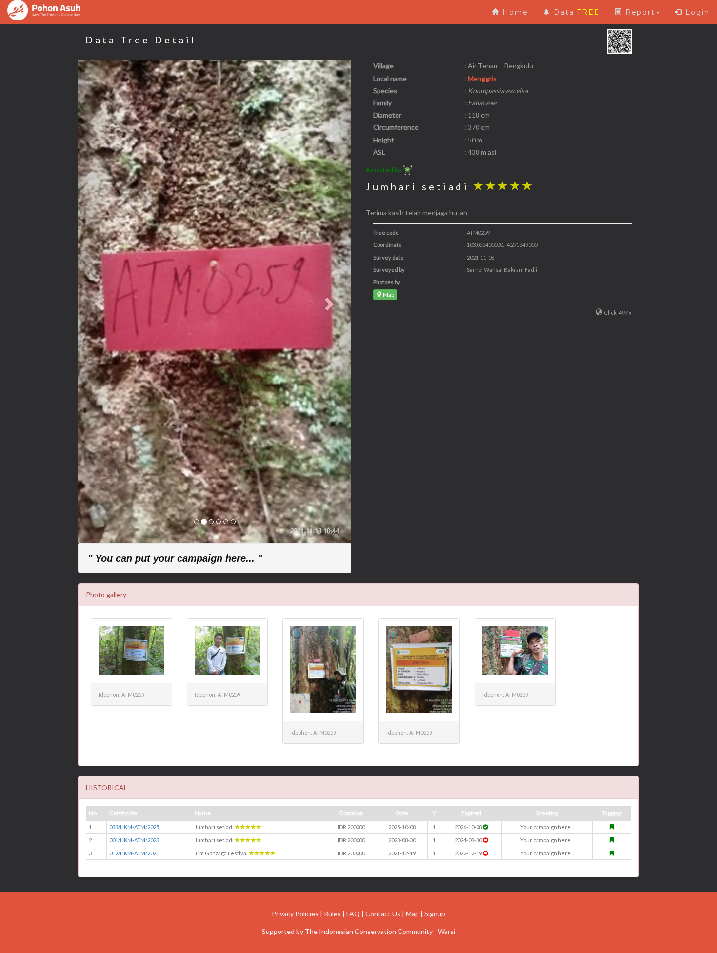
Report (638, 12)
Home (513, 12)
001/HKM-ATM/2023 (134, 840)
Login (696, 12)
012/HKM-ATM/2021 (134, 853)
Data (575, 12)
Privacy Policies (295, 914)
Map (388, 294)
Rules (332, 914)
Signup (434, 914)
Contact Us (382, 914)
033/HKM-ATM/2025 (134, 827)
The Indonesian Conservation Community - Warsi (380, 931)
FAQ (353, 914)
